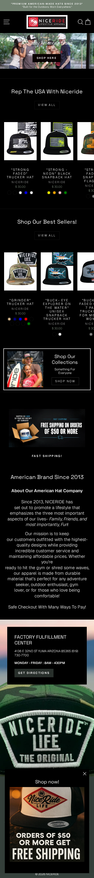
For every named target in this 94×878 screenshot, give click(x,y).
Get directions (34, 673)
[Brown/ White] (60, 334)
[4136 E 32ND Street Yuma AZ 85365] (47, 698)
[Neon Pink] (60, 192)
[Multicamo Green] (29, 323)
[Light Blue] (26, 192)
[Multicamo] (15, 192)
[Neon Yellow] (49, 192)
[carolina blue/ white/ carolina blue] (20, 319)
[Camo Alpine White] (31, 192)
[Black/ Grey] (91, 334)
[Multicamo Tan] (9, 319)
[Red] (26, 319)
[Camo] (88, 196)
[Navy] (15, 319)
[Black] (31, 319)
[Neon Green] (65, 192)
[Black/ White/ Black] (23, 323)
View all (47, 105)
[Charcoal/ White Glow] (18, 323)
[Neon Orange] (54, 192)
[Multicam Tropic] (12, 323)
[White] (20, 192)
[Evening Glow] (9, 192)
